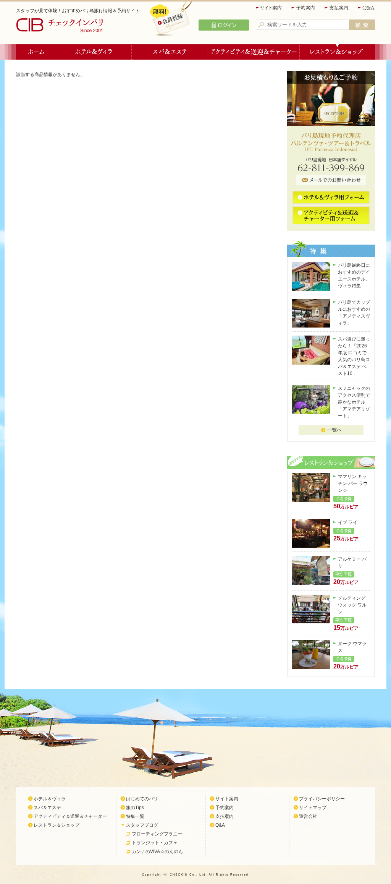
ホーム (36, 52)
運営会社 (308, 816)
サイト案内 (269, 7)
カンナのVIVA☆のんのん (157, 851)
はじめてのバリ (142, 798)
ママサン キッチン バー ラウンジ (353, 483)
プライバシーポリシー (322, 798)
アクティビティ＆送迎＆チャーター (253, 52)
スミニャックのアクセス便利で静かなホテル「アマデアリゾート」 (354, 402)
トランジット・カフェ (155, 842)
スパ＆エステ (169, 52)
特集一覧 (135, 816)
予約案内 (303, 7)
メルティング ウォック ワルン (352, 605)
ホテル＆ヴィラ (94, 52)
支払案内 (337, 7)
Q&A (366, 7)
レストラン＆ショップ (337, 52)
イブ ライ (347, 522)
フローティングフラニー (157, 834)
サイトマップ (312, 807)
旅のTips (135, 807)
